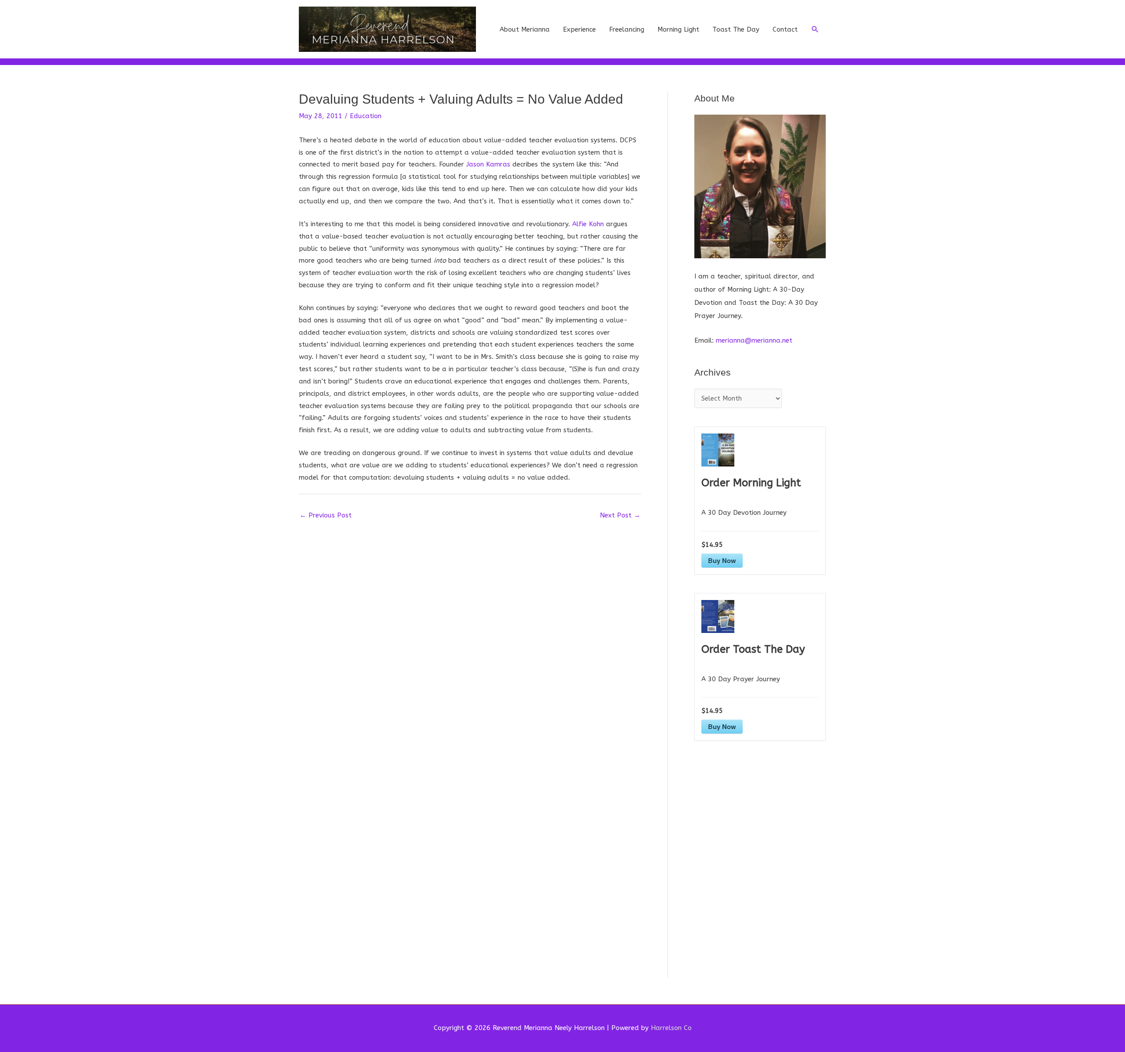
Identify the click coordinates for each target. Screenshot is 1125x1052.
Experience (579, 29)
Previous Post (326, 515)
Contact (785, 29)
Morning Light (678, 29)
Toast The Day (735, 29)
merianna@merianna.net (754, 340)
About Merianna (525, 29)
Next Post (620, 515)
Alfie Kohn (588, 224)
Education (365, 116)
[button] (815, 29)
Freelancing (626, 29)
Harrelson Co (671, 1028)
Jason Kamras (488, 164)
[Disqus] (470, 634)
